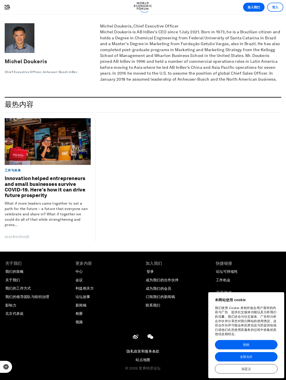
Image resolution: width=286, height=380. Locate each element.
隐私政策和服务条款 (143, 351)
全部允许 (246, 357)
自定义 (246, 369)
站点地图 (143, 360)
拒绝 (246, 344)
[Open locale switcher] (6, 367)
